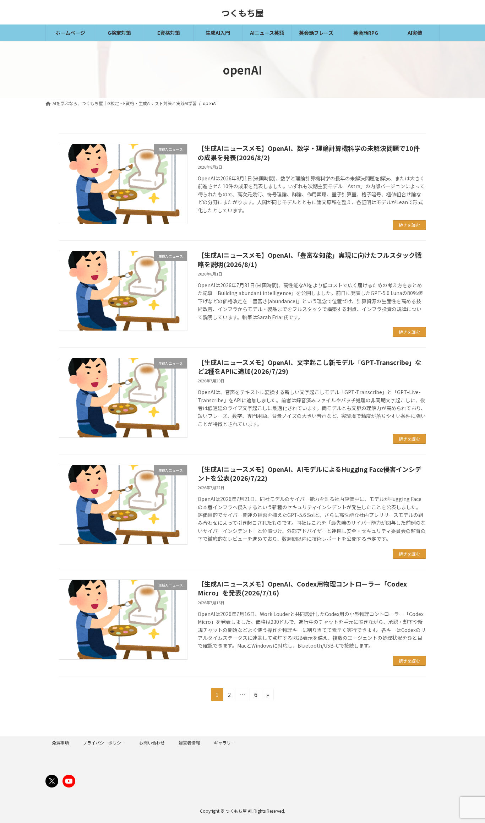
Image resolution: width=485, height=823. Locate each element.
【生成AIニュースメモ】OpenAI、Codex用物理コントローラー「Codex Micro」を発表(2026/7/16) (302, 588)
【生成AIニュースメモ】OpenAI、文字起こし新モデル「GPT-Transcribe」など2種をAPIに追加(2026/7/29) (309, 367)
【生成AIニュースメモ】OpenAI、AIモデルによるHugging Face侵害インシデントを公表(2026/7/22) (309, 473)
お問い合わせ (152, 743)
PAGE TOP (468, 791)
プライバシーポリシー (104, 743)
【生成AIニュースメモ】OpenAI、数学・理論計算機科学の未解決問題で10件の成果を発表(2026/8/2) (309, 152)
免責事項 (60, 743)
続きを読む (409, 225)
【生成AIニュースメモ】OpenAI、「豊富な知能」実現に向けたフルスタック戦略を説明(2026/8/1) (309, 259)
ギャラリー (224, 743)
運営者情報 (189, 743)
